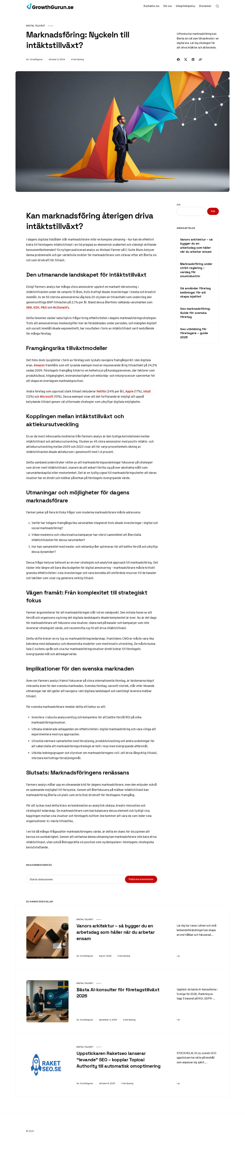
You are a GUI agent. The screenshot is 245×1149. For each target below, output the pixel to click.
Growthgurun (36, 59)
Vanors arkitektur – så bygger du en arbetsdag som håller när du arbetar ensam (196, 245)
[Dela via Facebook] (178, 59)
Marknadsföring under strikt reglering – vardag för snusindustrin (196, 270)
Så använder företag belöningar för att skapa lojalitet (195, 292)
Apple (129, 391)
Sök (178, 204)
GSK (36, 307)
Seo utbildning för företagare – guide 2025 (194, 333)
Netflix (101, 391)
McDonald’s (61, 307)
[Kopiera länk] (200, 59)
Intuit (147, 391)
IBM (29, 307)
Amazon (39, 365)
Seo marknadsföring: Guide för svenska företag (195, 313)
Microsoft (46, 396)
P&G (44, 307)
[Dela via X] (185, 59)
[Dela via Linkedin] (193, 59)
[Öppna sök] (217, 6)
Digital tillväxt (35, 25)
